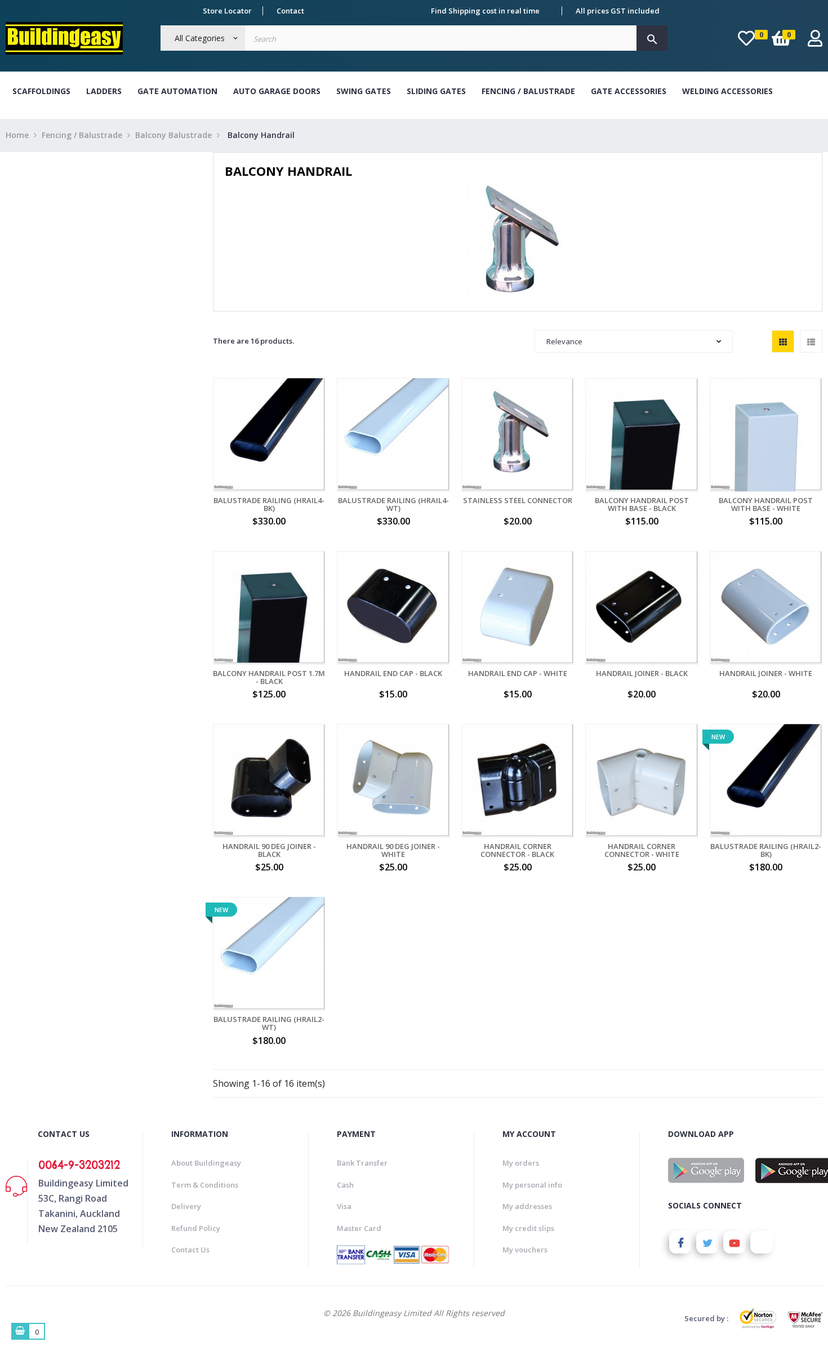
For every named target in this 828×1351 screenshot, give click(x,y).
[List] (811, 341)
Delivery (186, 1206)
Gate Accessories (628, 91)
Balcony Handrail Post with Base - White (766, 504)
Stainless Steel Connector (517, 500)
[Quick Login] (815, 41)
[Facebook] (680, 1242)
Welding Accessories (727, 91)
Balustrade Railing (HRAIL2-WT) (268, 1023)
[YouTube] (734, 1242)
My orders (520, 1163)
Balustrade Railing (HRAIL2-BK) (765, 850)
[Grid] (783, 341)
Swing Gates (363, 91)
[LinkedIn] (761, 1242)
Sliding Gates (436, 91)
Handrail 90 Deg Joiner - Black (269, 850)
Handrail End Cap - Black (393, 673)
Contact (290, 11)
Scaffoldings (41, 91)
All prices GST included (618, 11)
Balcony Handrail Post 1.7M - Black (269, 677)
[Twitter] (707, 1242)
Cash (345, 1185)
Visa (344, 1206)
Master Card (359, 1228)
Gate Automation (177, 91)
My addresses (527, 1206)
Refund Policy (195, 1228)
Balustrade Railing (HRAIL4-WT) (393, 504)
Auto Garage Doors (276, 91)
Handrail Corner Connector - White (641, 850)
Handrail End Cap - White (517, 673)
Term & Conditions (204, 1185)
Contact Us (190, 1250)
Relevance (564, 341)
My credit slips (528, 1228)
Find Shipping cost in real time (485, 11)
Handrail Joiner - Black (642, 673)
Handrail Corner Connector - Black (517, 850)
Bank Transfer (362, 1163)
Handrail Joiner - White (765, 673)
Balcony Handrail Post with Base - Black (642, 504)
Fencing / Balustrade (528, 91)
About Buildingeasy (206, 1163)
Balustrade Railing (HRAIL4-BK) (268, 504)
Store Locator (227, 11)
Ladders (104, 91)
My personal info (532, 1185)
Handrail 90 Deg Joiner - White (393, 850)
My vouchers (524, 1250)
